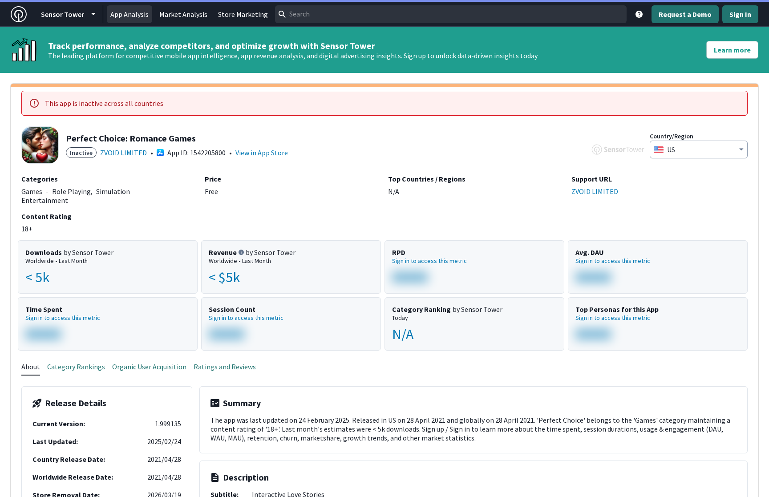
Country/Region (671, 136)
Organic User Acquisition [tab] (149, 366)
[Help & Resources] (639, 14)
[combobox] (451, 14)
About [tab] (30, 366)
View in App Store (261, 152)
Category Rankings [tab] (76, 366)
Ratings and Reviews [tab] (225, 366)
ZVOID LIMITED (123, 152)
